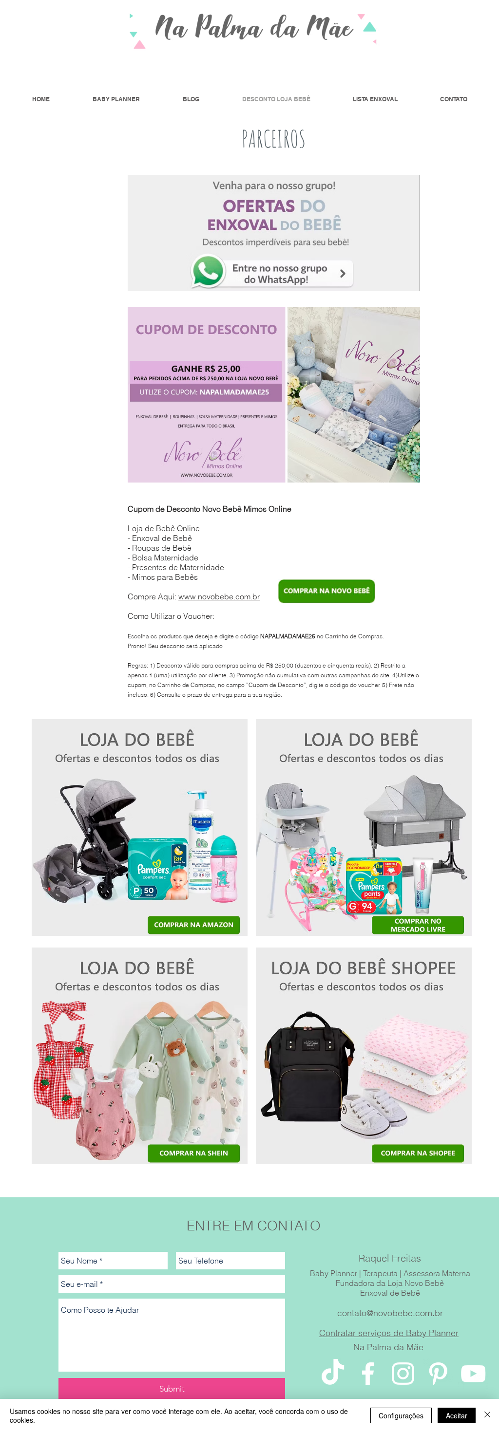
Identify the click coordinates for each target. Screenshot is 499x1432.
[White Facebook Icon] (368, 1373)
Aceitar (456, 1415)
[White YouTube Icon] (473, 1373)
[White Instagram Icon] (403, 1373)
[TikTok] (333, 1373)
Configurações (401, 1415)
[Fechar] (487, 1415)
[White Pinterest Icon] (438, 1373)
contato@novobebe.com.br (390, 1313)
